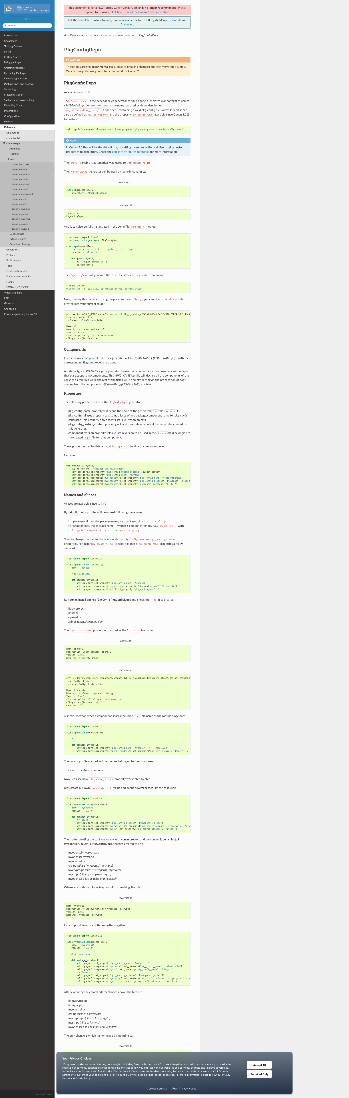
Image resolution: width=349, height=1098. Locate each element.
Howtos (8, 121)
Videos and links (13, 292)
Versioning (10, 89)
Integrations (11, 111)
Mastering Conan (13, 94)
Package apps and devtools (19, 84)
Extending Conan (13, 105)
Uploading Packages (15, 73)
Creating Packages (14, 67)
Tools (9, 265)
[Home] (65, 35)
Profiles (10, 255)
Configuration (12, 116)
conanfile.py (13, 143)
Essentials (175, 20)
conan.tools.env (19, 204)
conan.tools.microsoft (22, 194)
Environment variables (18, 276)
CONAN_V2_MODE (17, 287)
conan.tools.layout (21, 219)
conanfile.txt (13, 138)
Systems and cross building (19, 100)
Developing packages (16, 78)
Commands (12, 133)
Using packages (12, 62)
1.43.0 (102, 503)
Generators (12, 249)
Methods (14, 154)
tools (12, 159)
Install (7, 51)
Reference (9, 127)
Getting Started (12, 57)
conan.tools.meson (21, 184)
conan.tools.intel (20, 189)
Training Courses (13, 46)
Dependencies (16, 234)
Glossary (9, 303)
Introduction (11, 35)
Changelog (10, 309)
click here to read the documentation (140, 12)
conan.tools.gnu (19, 169)
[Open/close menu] (2, 127)
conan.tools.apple (20, 179)
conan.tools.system (21, 209)
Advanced (127, 24)
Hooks (10, 282)
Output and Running (19, 244)
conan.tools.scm (20, 224)
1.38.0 (88, 92)
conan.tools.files (20, 214)
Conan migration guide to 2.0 (20, 314)
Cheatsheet (10, 41)
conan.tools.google (21, 174)
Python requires (17, 239)
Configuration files (16, 271)
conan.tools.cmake (21, 164)
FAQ (6, 298)
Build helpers (13, 260)
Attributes (14, 149)
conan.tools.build (20, 229)
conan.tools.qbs (19, 199)
